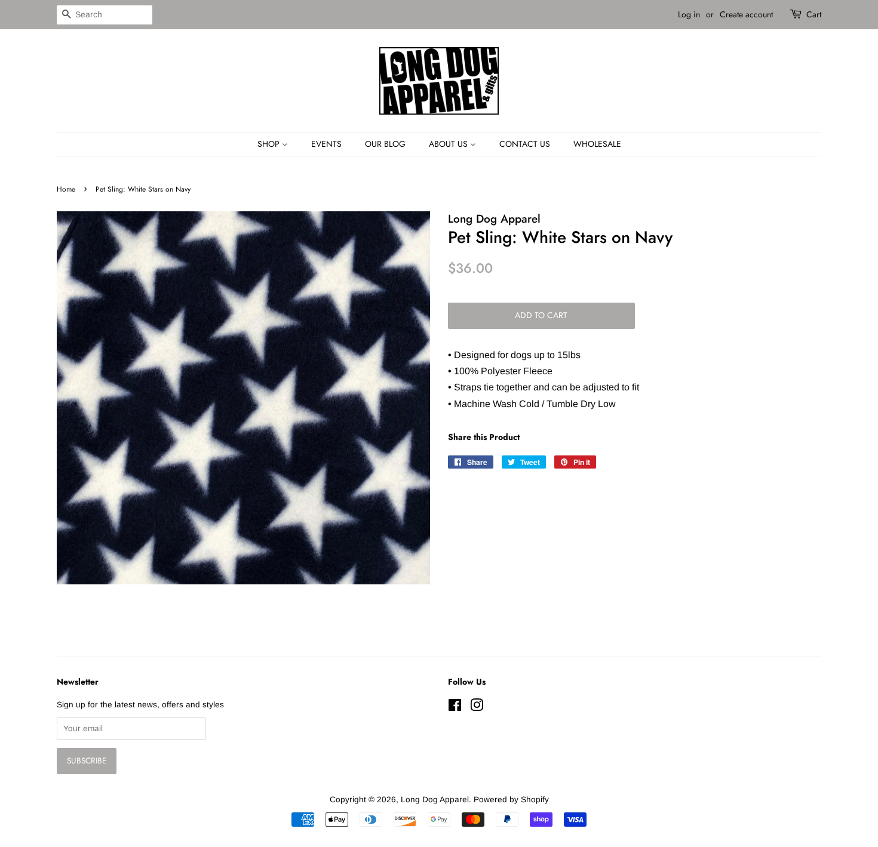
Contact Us (524, 144)
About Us (449, 144)
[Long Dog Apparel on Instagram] (476, 707)
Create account (746, 14)
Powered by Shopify (511, 799)
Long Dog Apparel (435, 799)
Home (66, 189)
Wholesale (597, 144)
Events (326, 144)
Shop (269, 144)
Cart (813, 14)
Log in (689, 14)
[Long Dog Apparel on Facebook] (455, 707)
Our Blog (385, 144)
